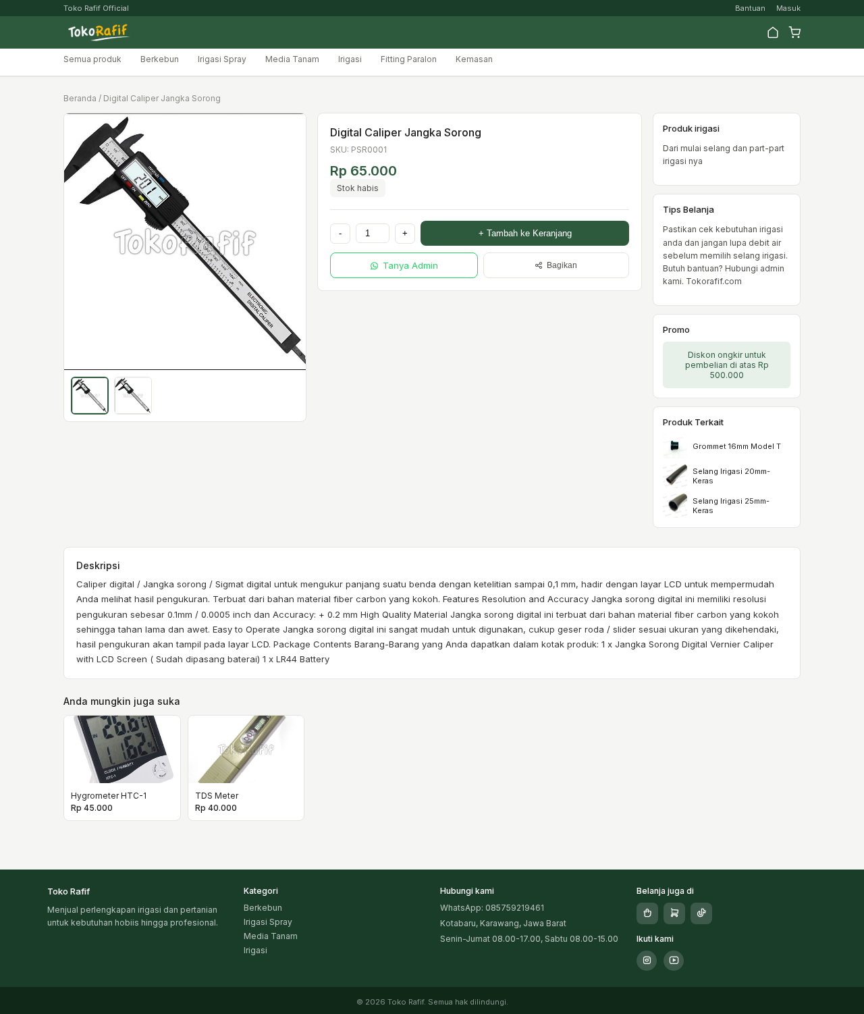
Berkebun (159, 59)
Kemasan (474, 59)
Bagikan (562, 265)
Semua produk (92, 59)
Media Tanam (292, 59)
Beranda (80, 98)
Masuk (788, 8)
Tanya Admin (410, 265)
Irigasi (350, 59)
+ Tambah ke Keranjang (525, 233)
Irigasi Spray (222, 59)
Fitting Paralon (409, 59)
